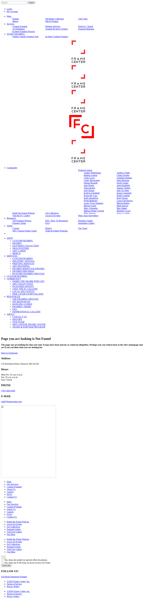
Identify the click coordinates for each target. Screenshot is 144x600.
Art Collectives (13, 527)
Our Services (12, 484)
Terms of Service (14, 584)
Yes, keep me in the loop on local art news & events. (27, 563)
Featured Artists (14, 529)
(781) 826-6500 (8, 391)
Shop (9, 482)
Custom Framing (14, 487)
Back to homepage (9, 353)
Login (9, 9)
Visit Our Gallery (14, 532)
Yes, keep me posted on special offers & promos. (26, 560)
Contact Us (12, 497)
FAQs (9, 494)
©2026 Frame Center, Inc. (18, 581)
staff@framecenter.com (11, 401)
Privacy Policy (13, 586)
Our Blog (11, 534)
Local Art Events (14, 524)
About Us (11, 489)
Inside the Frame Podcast (18, 522)
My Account (12, 11)
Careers (10, 492)
